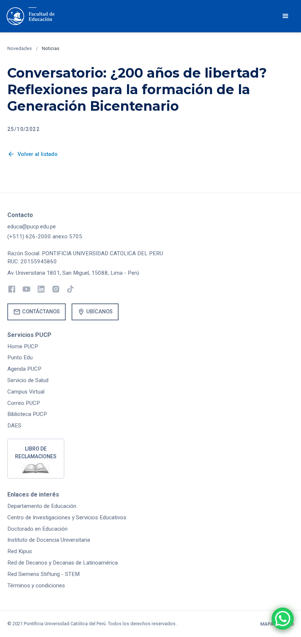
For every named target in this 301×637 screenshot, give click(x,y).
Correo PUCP (23, 403)
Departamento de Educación (41, 506)
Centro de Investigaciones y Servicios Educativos (66, 517)
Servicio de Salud (27, 380)
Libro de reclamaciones (36, 452)
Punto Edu (20, 357)
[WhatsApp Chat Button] (283, 619)
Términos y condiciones (36, 585)
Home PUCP (22, 346)
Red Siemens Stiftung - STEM (43, 574)
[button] (285, 16)
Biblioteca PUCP (27, 414)
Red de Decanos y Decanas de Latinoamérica (62, 562)
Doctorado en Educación (37, 529)
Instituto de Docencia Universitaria (48, 540)
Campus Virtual (25, 391)
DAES (14, 425)
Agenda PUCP (24, 369)
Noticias (50, 48)
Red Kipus (19, 551)
